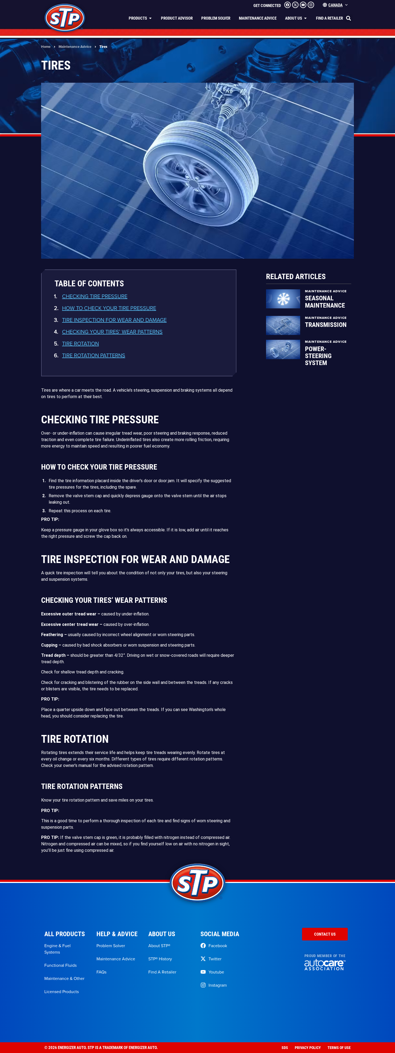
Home (46, 46)
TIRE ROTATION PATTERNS (93, 355)
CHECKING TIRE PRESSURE (94, 296)
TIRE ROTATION (80, 343)
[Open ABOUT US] (305, 18)
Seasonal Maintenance (325, 301)
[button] (348, 18)
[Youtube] (303, 5)
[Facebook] (287, 5)
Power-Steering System (318, 355)
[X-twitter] (295, 5)
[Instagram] (311, 5)
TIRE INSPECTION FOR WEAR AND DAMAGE (114, 320)
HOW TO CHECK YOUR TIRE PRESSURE (109, 308)
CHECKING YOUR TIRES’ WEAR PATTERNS (112, 332)
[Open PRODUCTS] (150, 18)
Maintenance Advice (75, 46)
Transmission (326, 324)
